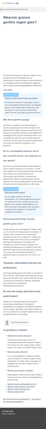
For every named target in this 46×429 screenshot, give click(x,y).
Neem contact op (8, 414)
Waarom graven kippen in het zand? (21, 387)
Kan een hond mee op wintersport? (16, 399)
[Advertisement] (23, 49)
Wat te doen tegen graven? (15, 192)
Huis (1, 9)
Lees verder (7, 90)
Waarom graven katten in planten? (20, 370)
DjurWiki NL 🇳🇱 (11, 3)
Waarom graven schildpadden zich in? (21, 384)
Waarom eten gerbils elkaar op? (19, 336)
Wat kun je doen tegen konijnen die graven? (21, 98)
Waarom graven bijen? (16, 392)
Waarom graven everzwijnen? (18, 389)
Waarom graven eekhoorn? (17, 352)
